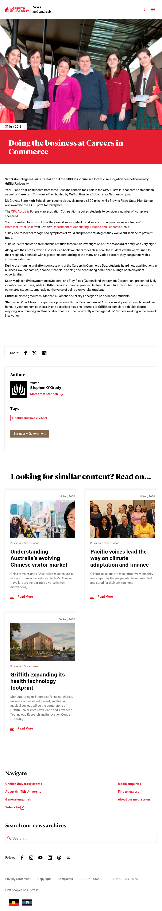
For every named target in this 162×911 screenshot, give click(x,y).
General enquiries (18, 799)
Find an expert (128, 791)
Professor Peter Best (19, 227)
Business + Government (30, 433)
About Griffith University (23, 791)
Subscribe (12, 807)
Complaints (65, 879)
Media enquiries (129, 784)
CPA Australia (20, 211)
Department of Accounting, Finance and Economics (87, 227)
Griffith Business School (29, 418)
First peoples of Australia (21, 890)
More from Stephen (44, 394)
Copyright (44, 879)
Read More (25, 596)
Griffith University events (23, 784)
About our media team (134, 799)
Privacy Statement (18, 879)
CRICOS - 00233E (92, 879)
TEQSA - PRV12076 (124, 879)
